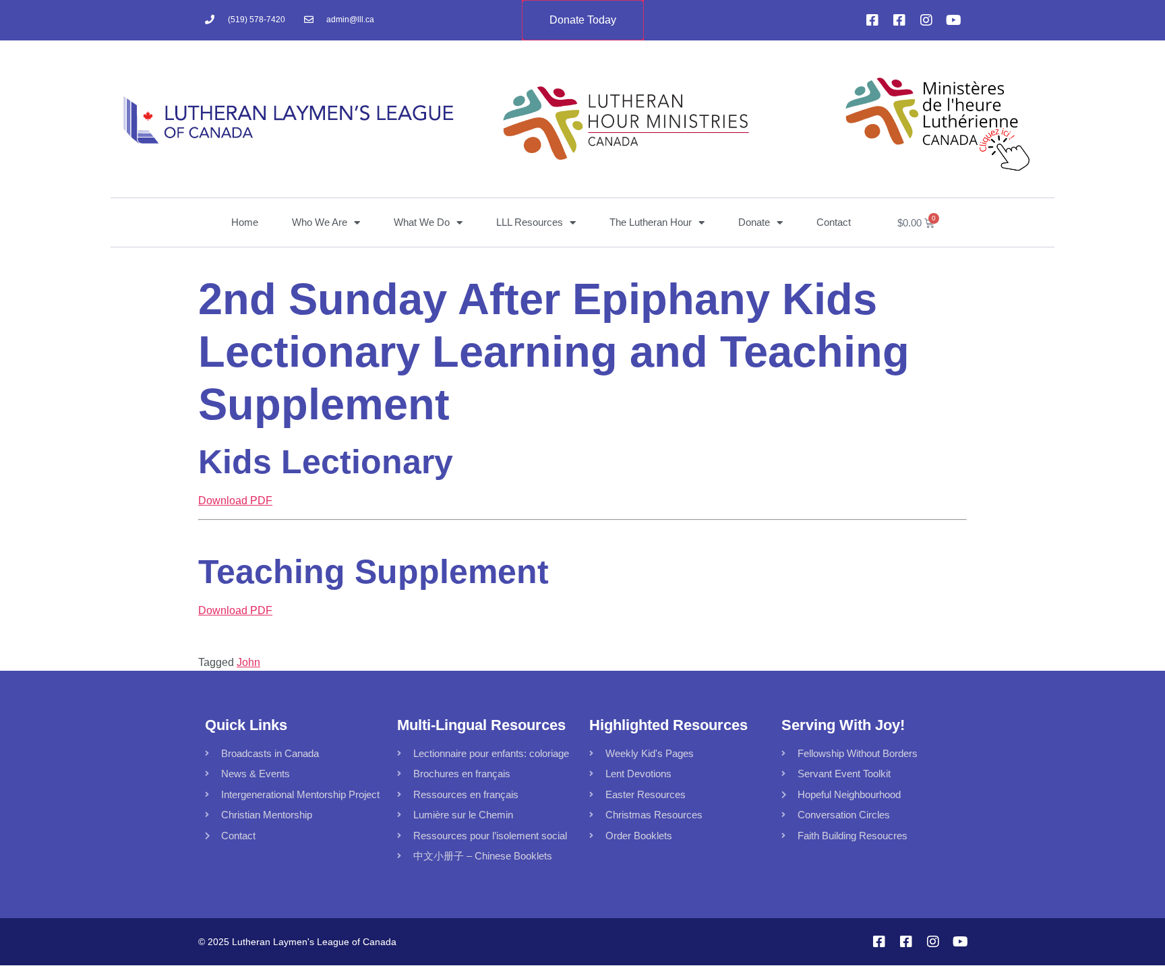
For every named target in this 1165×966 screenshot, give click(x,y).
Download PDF (235, 500)
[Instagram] (926, 20)
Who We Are (319, 222)
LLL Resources (529, 222)
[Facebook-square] (872, 20)
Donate (754, 222)
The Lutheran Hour (650, 222)
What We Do (422, 222)
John (248, 662)
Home (244, 222)
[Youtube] (953, 20)
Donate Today (582, 20)
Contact (833, 222)
